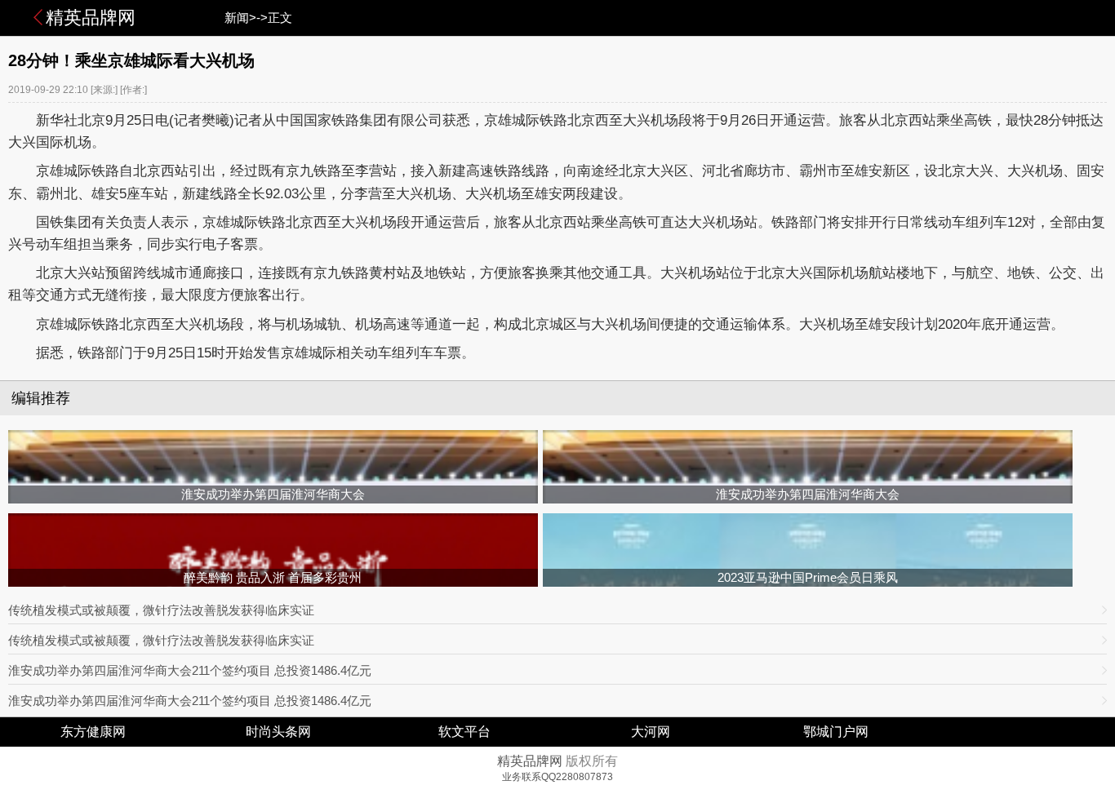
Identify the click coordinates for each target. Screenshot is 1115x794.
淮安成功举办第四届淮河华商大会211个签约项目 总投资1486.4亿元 (189, 670)
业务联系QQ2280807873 (557, 777)
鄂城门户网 (835, 732)
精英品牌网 (90, 17)
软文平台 (464, 732)
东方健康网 (93, 732)
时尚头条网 (278, 732)
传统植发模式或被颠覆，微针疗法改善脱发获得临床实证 (161, 610)
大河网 (650, 732)
